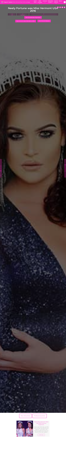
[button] (65, 2)
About (60, 1)
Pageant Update (8, 2)
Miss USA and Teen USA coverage (21, 2)
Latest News (35, 1)
